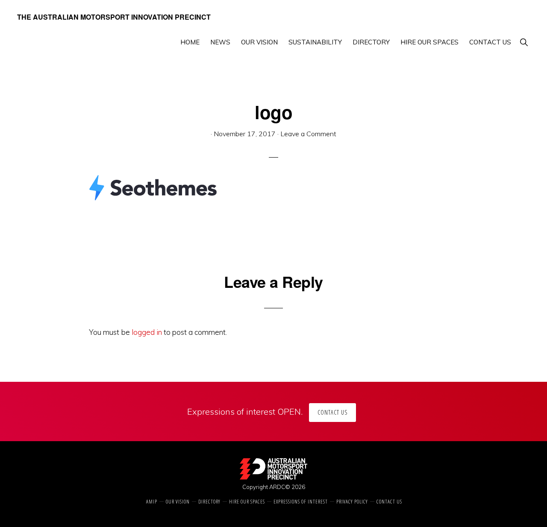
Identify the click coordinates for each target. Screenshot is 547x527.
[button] (524, 42)
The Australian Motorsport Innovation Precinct (114, 17)
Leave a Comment (308, 133)
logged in (147, 332)
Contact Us (332, 412)
